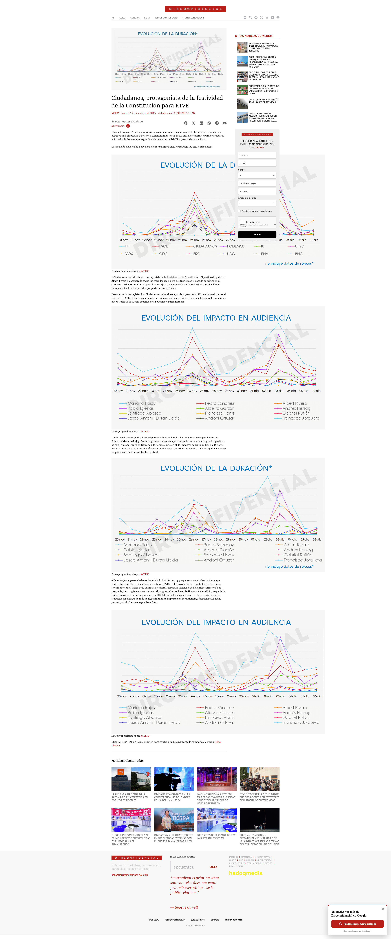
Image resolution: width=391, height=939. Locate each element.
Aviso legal (154, 919)
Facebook (233, 857)
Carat (240, 866)
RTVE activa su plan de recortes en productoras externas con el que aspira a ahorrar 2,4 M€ (173, 838)
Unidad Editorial (264, 860)
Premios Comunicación (193, 18)
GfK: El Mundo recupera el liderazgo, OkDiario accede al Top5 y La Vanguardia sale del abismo (264, 76)
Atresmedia (246, 857)
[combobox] (188, 866)
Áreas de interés (247, 197)
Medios (122, 18)
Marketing (134, 18)
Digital (147, 18)
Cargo (241, 169)
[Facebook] (256, 17)
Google (232, 860)
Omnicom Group (236, 863)
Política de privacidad (175, 919)
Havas (231, 866)
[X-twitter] (261, 17)
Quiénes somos (198, 919)
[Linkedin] (272, 17)
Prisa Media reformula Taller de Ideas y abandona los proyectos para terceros (263, 47)
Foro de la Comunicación (166, 18)
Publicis (250, 860)
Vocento (268, 863)
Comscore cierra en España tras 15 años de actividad (263, 101)
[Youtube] (278, 17)
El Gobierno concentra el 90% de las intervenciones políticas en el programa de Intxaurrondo (130, 840)
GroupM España (254, 863)
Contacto (215, 919)
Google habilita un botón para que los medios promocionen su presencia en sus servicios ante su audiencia (263, 62)
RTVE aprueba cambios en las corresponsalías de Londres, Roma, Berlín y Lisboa (172, 797)
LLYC (241, 860)
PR (112, 18)
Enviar (257, 234)
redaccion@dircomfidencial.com (129, 875)
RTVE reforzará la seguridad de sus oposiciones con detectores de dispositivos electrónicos (260, 797)
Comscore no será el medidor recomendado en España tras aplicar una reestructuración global (263, 117)
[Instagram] (267, 17)
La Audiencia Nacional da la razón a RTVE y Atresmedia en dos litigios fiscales (129, 797)
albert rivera (117, 126)
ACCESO (145, 271)
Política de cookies (233, 919)
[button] (185, 123)
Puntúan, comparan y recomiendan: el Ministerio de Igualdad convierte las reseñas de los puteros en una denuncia (259, 840)
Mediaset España (262, 857)
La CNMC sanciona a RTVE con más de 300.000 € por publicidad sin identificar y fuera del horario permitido (216, 799)
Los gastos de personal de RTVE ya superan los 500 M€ (216, 836)
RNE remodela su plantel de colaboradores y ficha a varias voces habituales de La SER (264, 89)
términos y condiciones (262, 211)
